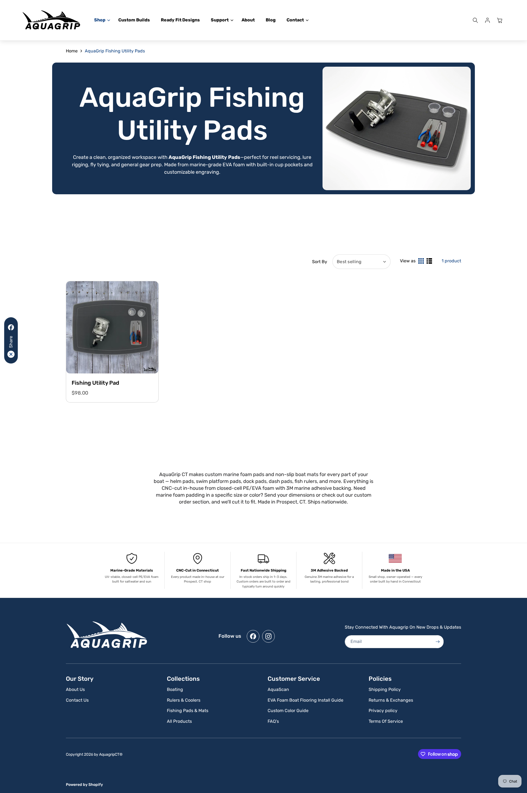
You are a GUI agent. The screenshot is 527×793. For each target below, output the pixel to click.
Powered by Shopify (84, 784)
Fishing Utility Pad (95, 382)
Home (72, 51)
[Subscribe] (437, 641)
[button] (101, 20)
